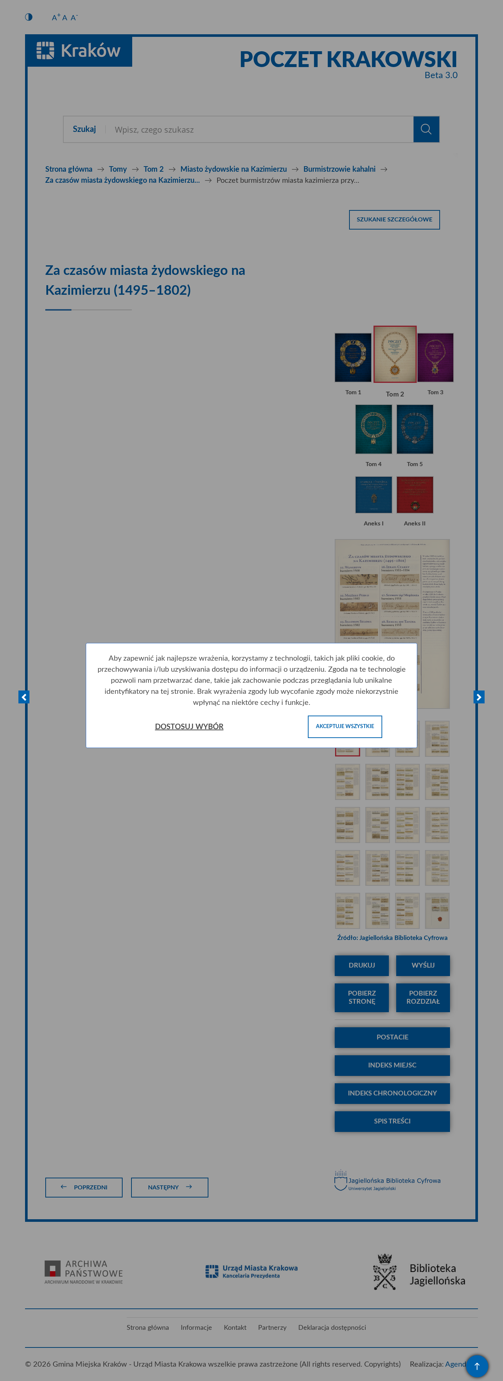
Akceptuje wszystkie (345, 726)
